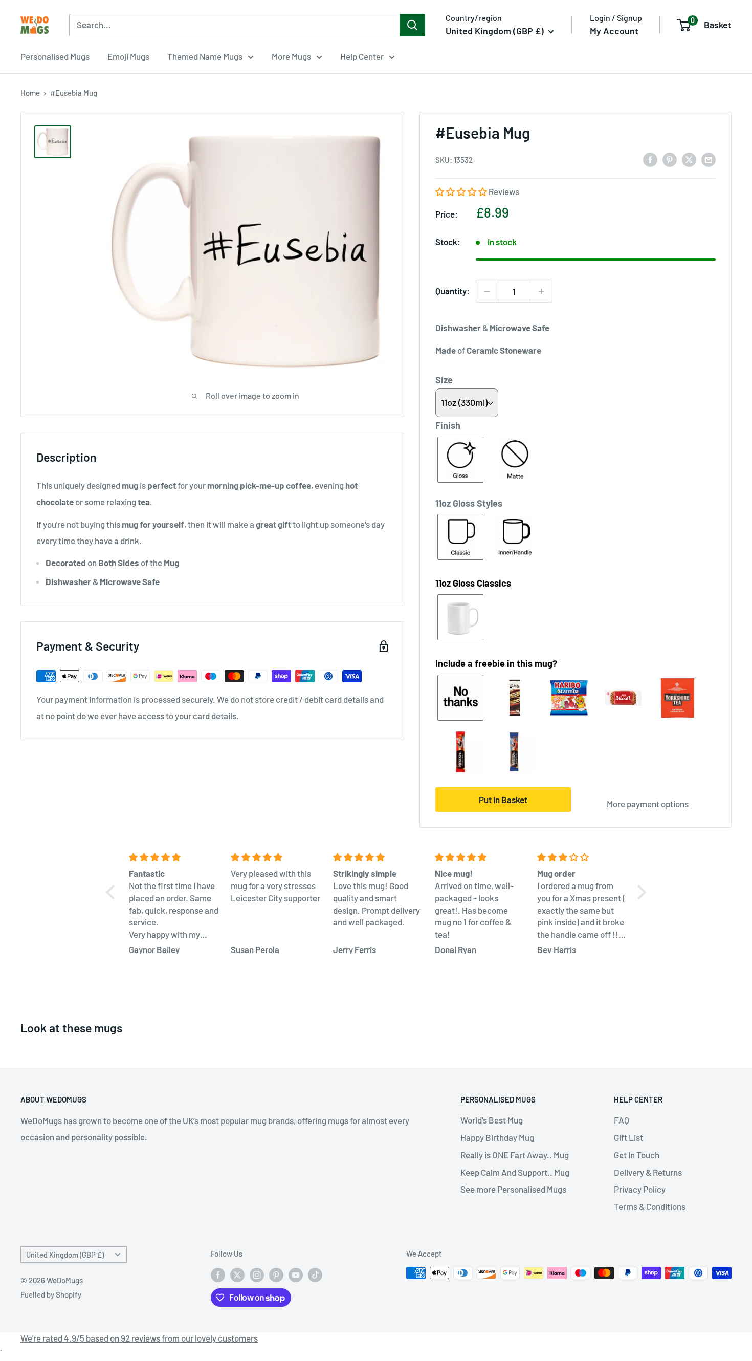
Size (444, 379)
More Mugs (291, 56)
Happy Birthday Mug (497, 1137)
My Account (614, 30)
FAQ (621, 1120)
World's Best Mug (491, 1120)
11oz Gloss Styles (468, 503)
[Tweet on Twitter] (689, 159)
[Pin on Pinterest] (669, 159)
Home (30, 92)
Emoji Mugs (128, 56)
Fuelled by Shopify (50, 1294)
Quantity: (452, 291)
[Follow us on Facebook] (218, 1274)
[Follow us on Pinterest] (276, 1274)
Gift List (628, 1137)
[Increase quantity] (541, 291)
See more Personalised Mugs (513, 1189)
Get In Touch (636, 1155)
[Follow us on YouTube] (296, 1274)
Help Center (362, 56)
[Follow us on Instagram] (257, 1274)
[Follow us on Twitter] (237, 1274)
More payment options (648, 803)
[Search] (412, 25)
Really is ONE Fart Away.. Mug (514, 1155)
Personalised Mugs (55, 56)
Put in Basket (503, 799)
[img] (173, 857)
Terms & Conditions (649, 1206)
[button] (462, 191)
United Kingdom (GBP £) (65, 1254)
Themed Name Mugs (204, 56)
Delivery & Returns (648, 1172)
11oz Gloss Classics (473, 583)
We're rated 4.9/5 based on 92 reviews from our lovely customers (139, 1338)
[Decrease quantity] (487, 291)
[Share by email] (708, 159)
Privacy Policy (640, 1189)
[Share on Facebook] (650, 159)
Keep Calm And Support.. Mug (514, 1172)
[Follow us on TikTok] (315, 1274)
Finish (447, 425)
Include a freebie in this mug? (496, 663)
